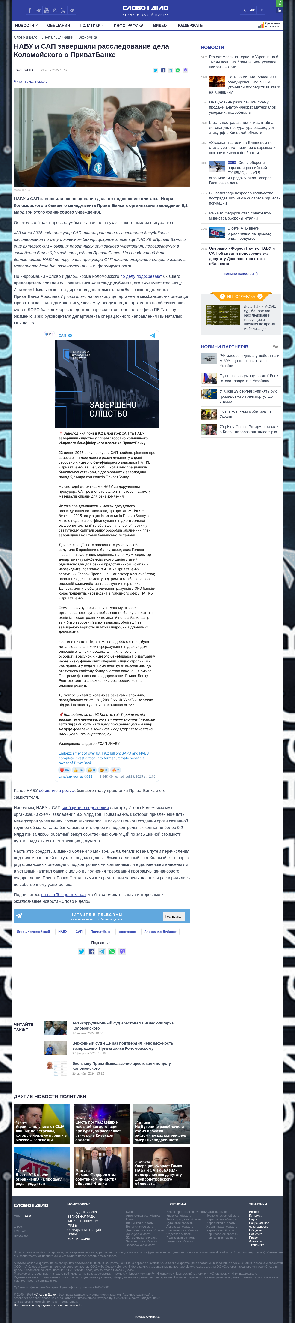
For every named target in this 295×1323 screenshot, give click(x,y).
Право (253, 1237)
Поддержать (189, 25)
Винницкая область (139, 1223)
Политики (90, 25)
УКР (252, 10)
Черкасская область (220, 1230)
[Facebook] (30, 10)
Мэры (72, 1234)
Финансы (255, 1241)
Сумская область (218, 1212)
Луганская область (179, 1223)
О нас (18, 1227)
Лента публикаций (57, 37)
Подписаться (174, 916)
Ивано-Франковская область (186, 1212)
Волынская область (139, 1226)
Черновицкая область (221, 1237)
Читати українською (30, 81)
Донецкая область (138, 1234)
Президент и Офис (82, 1212)
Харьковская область (221, 1219)
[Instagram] (55, 10)
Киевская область (178, 1215)
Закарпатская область (141, 1241)
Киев (129, 1212)
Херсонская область (220, 1223)
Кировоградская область (183, 1219)
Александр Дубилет (160, 931)
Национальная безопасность (259, 1224)
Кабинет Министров (84, 1221)
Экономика (87, 37)
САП (79, 931)
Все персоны (78, 1239)
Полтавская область (180, 1237)
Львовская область (179, 1226)
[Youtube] (46, 10)
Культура (255, 1215)
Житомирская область (141, 1237)
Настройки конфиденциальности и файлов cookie (48, 1305)
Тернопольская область (222, 1215)
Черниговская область (222, 1234)
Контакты (22, 1231)
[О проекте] (279, 3)
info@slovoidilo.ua (147, 1317)
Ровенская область (179, 1241)
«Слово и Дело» (45, 1294)
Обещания (58, 25)
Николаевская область (182, 1230)
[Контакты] (279, 10)
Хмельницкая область (221, 1226)
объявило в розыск (57, 790)
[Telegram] (38, 10)
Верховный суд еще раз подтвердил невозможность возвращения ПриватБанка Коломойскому (122, 1048)
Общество (256, 1230)
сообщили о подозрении (85, 807)
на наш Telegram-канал (63, 894)
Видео (160, 25)
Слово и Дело (25, 37)
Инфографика (129, 25)
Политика (255, 1234)
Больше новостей (238, 273)
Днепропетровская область (145, 1230)
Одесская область (179, 1234)
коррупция (127, 931)
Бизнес (254, 1212)
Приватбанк (100, 931)
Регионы (178, 1204)
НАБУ (62, 931)
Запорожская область (141, 1245)
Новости (24, 25)
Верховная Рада (81, 1216)
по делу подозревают (141, 276)
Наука (253, 1219)
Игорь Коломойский (33, 931)
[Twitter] (63, 10)
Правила (21, 1236)
